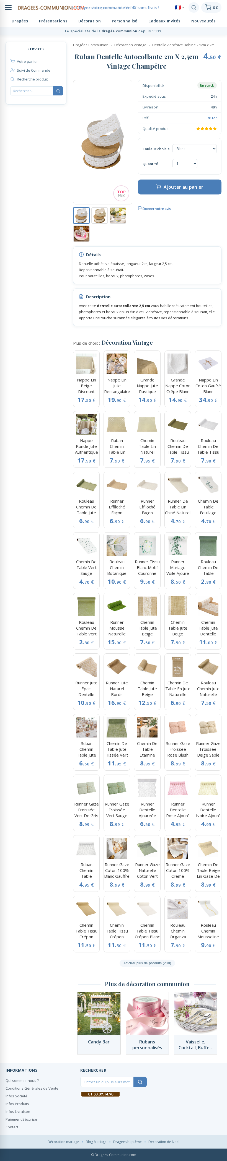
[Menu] (8, 7)
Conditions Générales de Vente (32, 1088)
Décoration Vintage (130, 44)
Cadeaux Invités (164, 21)
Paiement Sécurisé (21, 1119)
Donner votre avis (156, 208)
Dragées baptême (127, 1141)
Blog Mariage (96, 1141)
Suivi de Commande (33, 70)
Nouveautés (203, 21)
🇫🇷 (178, 7)
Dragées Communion (91, 44)
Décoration (89, 21)
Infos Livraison (18, 1111)
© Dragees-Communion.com (113, 1154)
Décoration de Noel (163, 1141)
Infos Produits (17, 1103)
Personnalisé (124, 21)
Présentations (53, 21)
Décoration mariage (63, 1141)
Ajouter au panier (183, 187)
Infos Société (16, 1096)
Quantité (150, 163)
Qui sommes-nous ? (22, 1080)
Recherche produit (32, 79)
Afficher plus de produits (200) (147, 963)
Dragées (20, 21)
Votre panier (27, 61)
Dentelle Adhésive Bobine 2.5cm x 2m (183, 44)
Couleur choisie (156, 148)
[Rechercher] (194, 7)
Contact (12, 1126)
